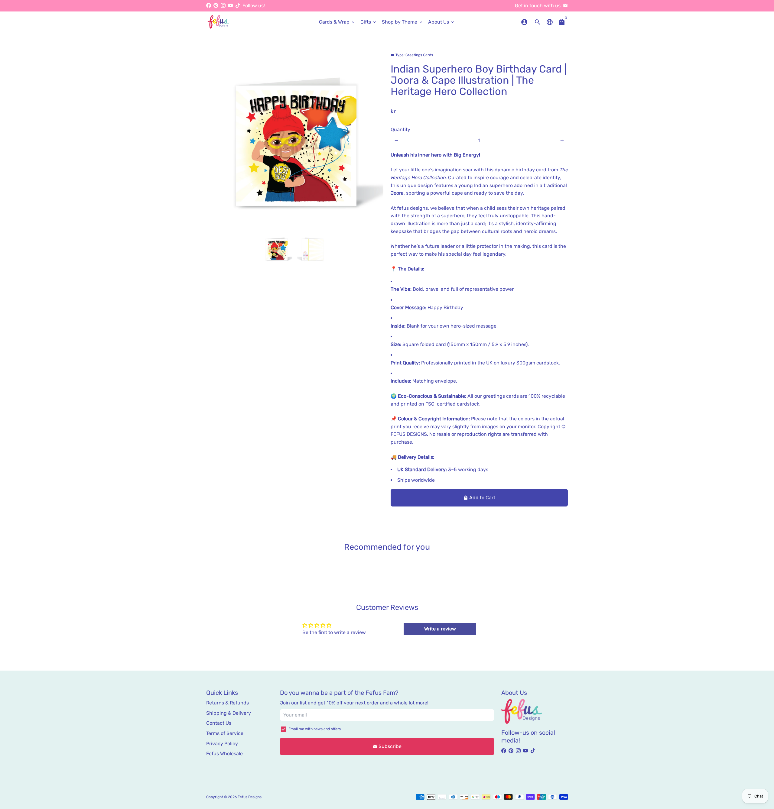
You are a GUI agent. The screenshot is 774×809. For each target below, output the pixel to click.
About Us (441, 22)
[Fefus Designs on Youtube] (230, 5)
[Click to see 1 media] (276, 248)
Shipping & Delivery (228, 713)
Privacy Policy (222, 743)
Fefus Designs (250, 797)
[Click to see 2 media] (313, 248)
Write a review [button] (440, 629)
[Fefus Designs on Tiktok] (237, 5)
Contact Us (218, 723)
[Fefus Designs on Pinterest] (215, 5)
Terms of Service (224, 733)
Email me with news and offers (314, 729)
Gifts (368, 22)
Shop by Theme (402, 22)
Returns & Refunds (227, 703)
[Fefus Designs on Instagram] (223, 5)
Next (375, 139)
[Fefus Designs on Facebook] (208, 5)
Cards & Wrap (337, 22)
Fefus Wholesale (224, 753)
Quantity (400, 129)
